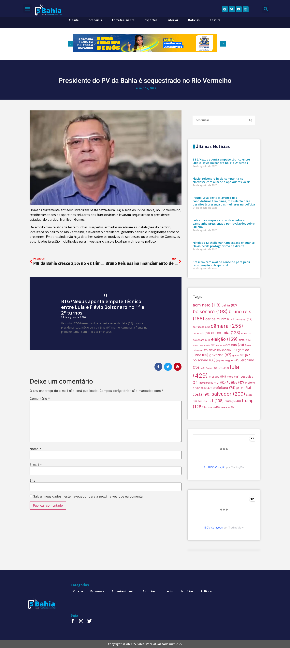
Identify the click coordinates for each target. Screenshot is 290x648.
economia (95, 20)
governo (220, 355)
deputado (201, 333)
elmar (245, 339)
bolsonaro (210, 311)
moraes (217, 376)
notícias (194, 20)
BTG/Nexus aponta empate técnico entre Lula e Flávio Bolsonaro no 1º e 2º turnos (102, 307)
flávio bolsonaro (223, 350)
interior (173, 20)
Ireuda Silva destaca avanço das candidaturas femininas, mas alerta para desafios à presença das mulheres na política (224, 201)
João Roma (208, 368)
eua (237, 345)
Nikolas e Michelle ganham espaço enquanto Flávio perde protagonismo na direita (224, 244)
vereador (228, 407)
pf (221, 382)
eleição (224, 339)
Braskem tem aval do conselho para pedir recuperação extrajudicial (221, 263)
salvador (228, 394)
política (215, 20)
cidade (74, 20)
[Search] (250, 120)
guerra (238, 355)
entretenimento (123, 20)
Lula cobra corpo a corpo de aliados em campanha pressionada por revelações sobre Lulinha (223, 223)
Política (235, 382)
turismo (212, 407)
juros (223, 368)
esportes (151, 20)
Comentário (40, 398)
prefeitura (224, 388)
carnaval (243, 319)
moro (233, 376)
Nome (35, 448)
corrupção (201, 326)
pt (240, 387)
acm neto (207, 305)
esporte (223, 345)
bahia (229, 305)
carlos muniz (219, 319)
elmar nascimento (204, 345)
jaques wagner (227, 360)
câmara (227, 326)
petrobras (207, 382)
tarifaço (233, 401)
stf (216, 400)
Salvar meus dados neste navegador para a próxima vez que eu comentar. (88, 496)
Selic (203, 401)
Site (32, 480)
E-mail (36, 464)
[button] (27, 8)
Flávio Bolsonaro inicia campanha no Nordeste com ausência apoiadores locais (221, 180)
